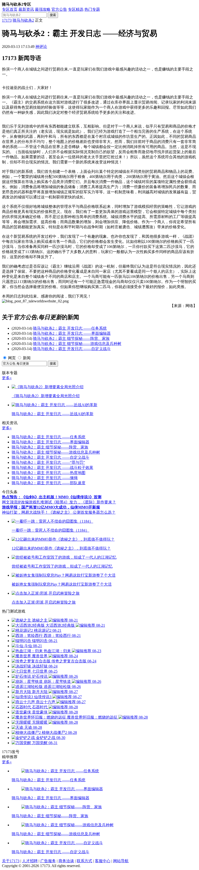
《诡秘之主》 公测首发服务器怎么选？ (82, 512)
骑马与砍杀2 (23, 20)
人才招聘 (30, 861)
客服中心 (102, 861)
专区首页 (9, 9)
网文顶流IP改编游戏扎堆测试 (27, 502)
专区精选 (75, 9)
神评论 (41, 46)
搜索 (53, 15)
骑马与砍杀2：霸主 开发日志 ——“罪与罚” (48, 462)
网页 (12, 358)
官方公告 (59, 9)
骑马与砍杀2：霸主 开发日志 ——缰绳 (45, 478)
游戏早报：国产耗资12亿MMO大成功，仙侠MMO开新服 (51, 507)
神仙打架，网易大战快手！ (25, 512)
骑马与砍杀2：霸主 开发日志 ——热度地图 (48, 473)
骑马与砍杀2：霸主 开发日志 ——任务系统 (70, 328)
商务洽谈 (66, 861)
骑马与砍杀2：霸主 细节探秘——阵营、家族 (71, 338)
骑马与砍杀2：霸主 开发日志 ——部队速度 (48, 483)
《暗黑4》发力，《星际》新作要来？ (84, 502)
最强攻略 (42, 9)
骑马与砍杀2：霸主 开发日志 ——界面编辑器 (72, 333)
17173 (7, 20)
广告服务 (48, 861)
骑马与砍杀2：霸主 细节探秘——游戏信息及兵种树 (77, 344)
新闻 (27, 358)
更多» (7, 378)
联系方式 (84, 861)
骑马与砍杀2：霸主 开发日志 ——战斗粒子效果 (52, 468)
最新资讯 (26, 9)
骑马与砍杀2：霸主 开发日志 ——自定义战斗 (72, 349)
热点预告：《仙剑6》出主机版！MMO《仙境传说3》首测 (51, 497)
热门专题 (92, 9)
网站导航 (121, 861)
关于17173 (10, 861)
